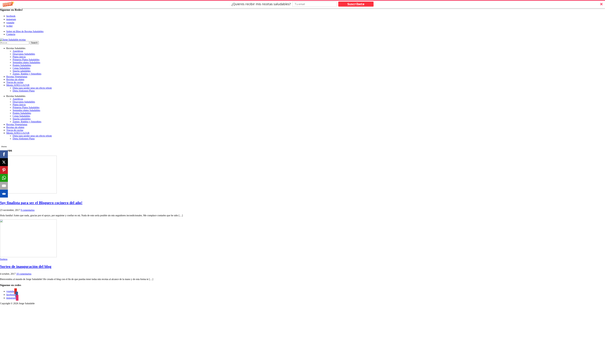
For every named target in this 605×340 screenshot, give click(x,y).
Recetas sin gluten (15, 79)
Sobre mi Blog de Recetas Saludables (24, 31)
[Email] (4, 186)
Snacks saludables (22, 71)
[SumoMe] (4, 194)
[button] (302, 4)
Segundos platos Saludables (26, 62)
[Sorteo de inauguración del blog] (28, 256)
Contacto (10, 34)
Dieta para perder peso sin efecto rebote (32, 88)
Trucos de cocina (14, 82)
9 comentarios (28, 210)
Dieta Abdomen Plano (24, 90)
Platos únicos (19, 56)
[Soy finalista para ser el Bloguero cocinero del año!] (28, 192)
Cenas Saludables (21, 68)
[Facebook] (4, 154)
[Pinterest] (4, 170)
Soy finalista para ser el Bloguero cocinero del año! (41, 203)
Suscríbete (355, 4)
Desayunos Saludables (24, 54)
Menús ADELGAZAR (17, 85)
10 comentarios (23, 273)
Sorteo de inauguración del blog (25, 266)
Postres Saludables (22, 65)
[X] (4, 162)
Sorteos (3, 259)
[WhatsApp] (4, 178)
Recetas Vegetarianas (16, 76)
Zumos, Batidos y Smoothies (27, 73)
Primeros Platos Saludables (26, 59)
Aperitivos (18, 51)
